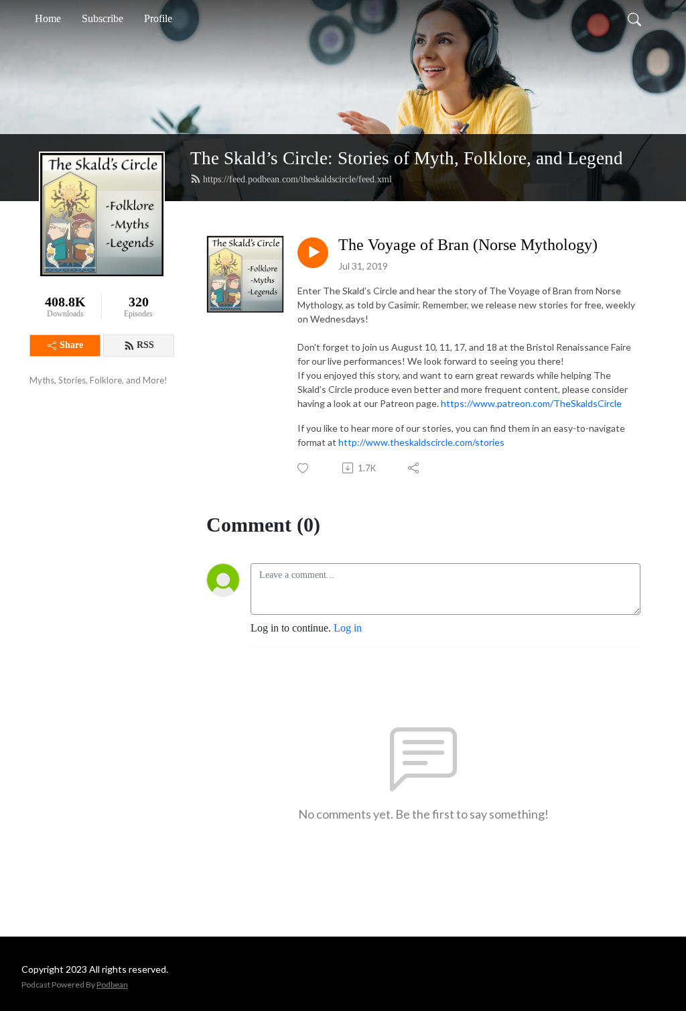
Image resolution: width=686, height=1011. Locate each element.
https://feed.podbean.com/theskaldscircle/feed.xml (297, 179)
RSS (145, 345)
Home (48, 18)
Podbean (112, 984)
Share (71, 345)
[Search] (634, 18)
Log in (348, 628)
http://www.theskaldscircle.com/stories (421, 442)
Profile (158, 18)
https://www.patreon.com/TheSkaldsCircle (531, 403)
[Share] (414, 468)
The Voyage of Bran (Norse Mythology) (468, 244)
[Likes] (304, 468)
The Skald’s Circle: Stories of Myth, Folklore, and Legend (406, 158)
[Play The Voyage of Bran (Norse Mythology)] (312, 252)
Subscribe (102, 18)
